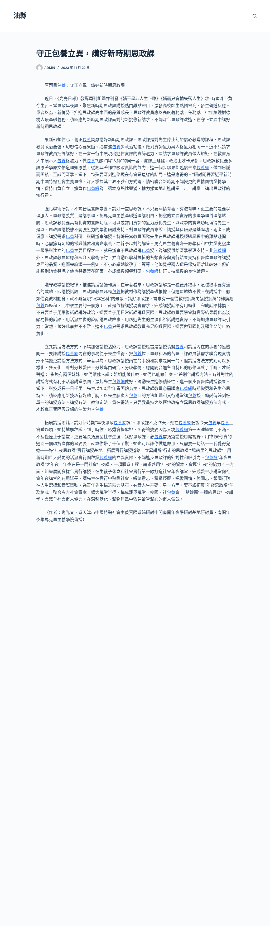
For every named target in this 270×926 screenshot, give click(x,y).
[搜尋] (255, 16)
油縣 (20, 16)
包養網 (202, 167)
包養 (61, 85)
